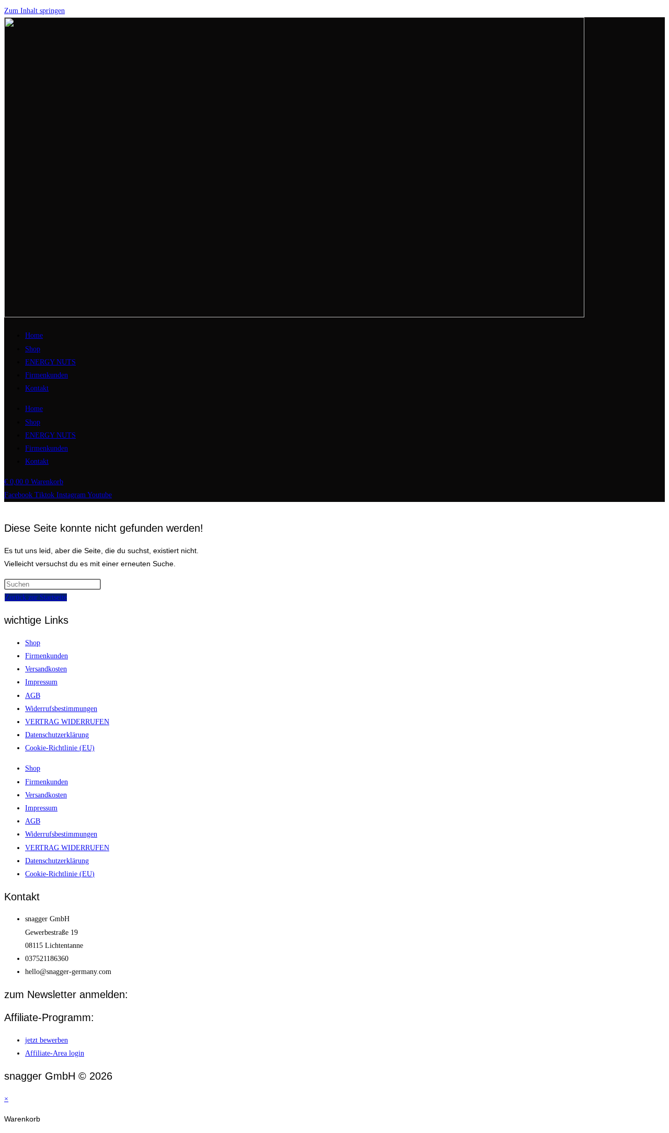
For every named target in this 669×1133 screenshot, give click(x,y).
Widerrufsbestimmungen (61, 709)
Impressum (41, 682)
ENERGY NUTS (50, 362)
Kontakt (37, 388)
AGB (32, 696)
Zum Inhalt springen (34, 11)
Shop (32, 349)
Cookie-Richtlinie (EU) (60, 748)
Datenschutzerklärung (57, 735)
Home (34, 335)
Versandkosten (46, 669)
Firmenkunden (46, 375)
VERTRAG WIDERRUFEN (67, 722)
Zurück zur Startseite (36, 597)
